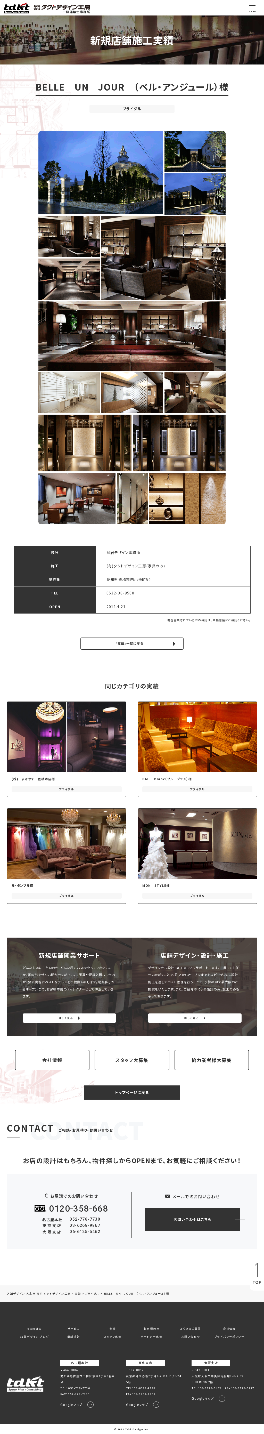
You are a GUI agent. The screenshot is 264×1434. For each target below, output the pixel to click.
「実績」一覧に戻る (129, 643)
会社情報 (52, 1060)
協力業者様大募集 (212, 1060)
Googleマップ (71, 1404)
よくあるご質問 (190, 1328)
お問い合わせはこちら (192, 1219)
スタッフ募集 (112, 1336)
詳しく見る (66, 1018)
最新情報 (73, 1336)
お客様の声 (152, 1328)
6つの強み (34, 1328)
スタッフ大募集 (132, 1060)
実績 (112, 1328)
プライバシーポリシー (229, 1336)
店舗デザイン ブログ (34, 1336)
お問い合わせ (190, 1336)
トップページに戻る (132, 1092)
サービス (74, 1328)
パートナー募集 (151, 1336)
